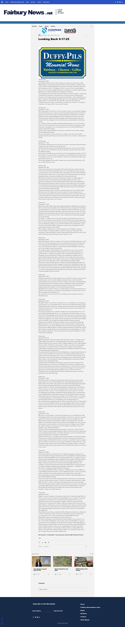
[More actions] (86, 35)
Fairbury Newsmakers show (90, 607)
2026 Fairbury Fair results (82, 569)
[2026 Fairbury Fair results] (83, 561)
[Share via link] (48, 542)
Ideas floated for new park (61, 569)
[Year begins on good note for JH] (41, 561)
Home (82, 604)
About (82, 610)
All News (83, 613)
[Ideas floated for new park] (62, 561)
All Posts (34, 26)
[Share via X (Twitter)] (42, 542)
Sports (46, 26)
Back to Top (2, 621)
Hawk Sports (85, 620)
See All (91, 553)
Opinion (53, 26)
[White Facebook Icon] (33, 617)
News (40, 26)
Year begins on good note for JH (40, 569)
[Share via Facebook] (39, 542)
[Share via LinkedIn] (45, 542)
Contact (83, 616)
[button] (91, 26)
